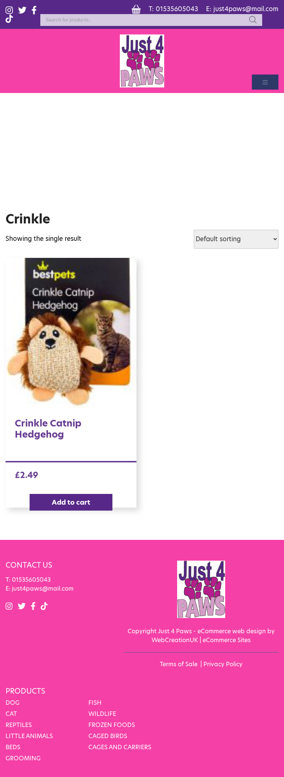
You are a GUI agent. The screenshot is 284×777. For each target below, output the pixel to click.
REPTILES (19, 725)
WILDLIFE (102, 714)
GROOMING (23, 758)
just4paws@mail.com (245, 8)
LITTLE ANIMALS (29, 736)
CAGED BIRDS (107, 736)
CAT (11, 714)
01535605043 (177, 8)
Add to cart (71, 502)
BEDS (13, 747)
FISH (95, 702)
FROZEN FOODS (111, 725)
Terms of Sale (178, 664)
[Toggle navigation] (265, 82)
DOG (13, 702)
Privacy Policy (223, 664)
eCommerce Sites (227, 640)
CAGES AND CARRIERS (119, 747)
